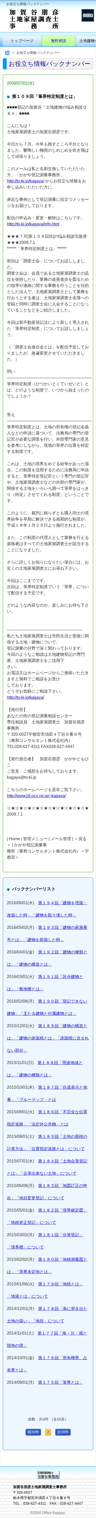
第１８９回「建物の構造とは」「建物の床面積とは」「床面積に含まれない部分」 (48, 1038)
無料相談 (58, 40)
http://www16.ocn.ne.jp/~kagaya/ (36, 796)
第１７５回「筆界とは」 (60, 1382)
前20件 (33, 1432)
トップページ (22, 40)
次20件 (63, 1432)
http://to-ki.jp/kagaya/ (25, 181)
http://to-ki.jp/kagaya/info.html (33, 224)
